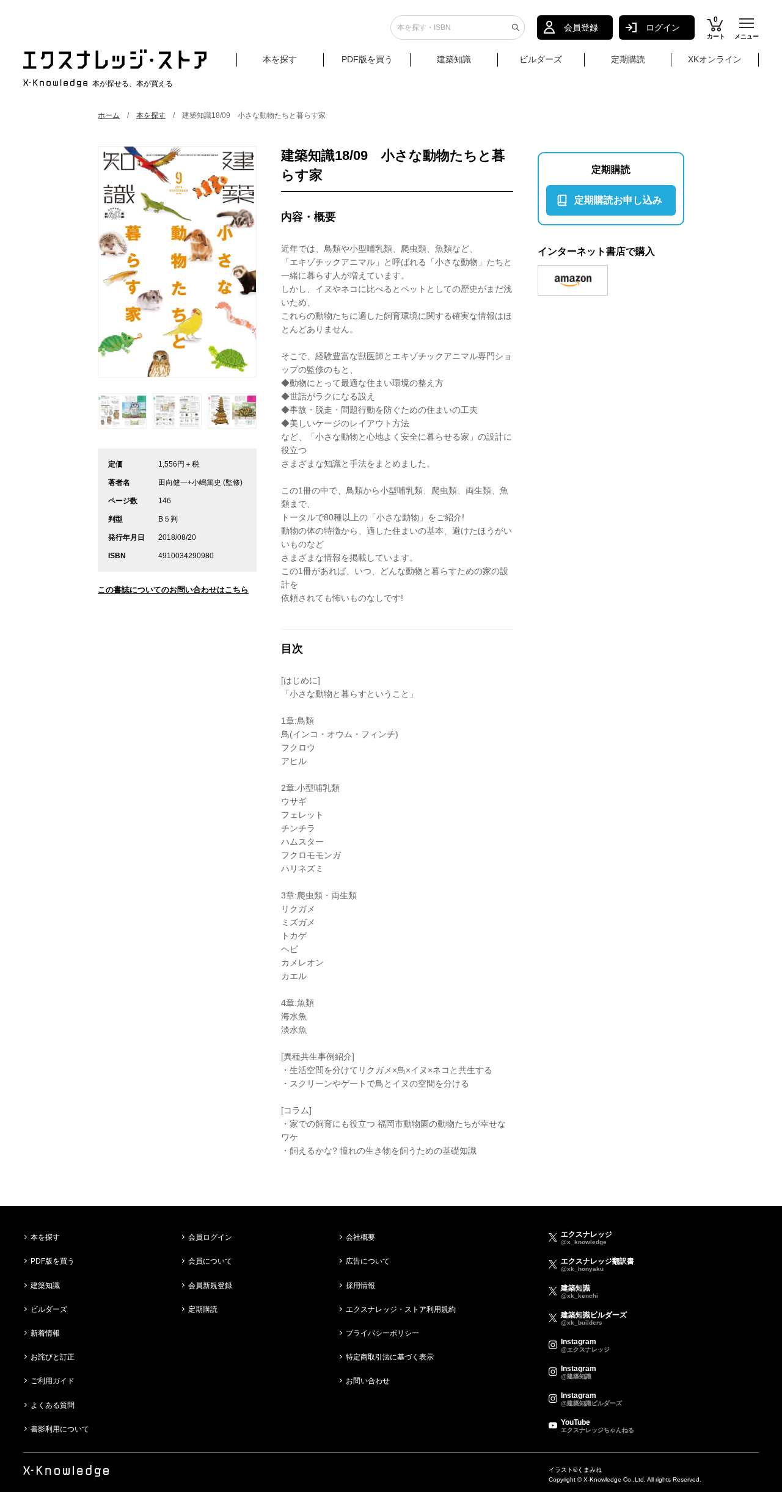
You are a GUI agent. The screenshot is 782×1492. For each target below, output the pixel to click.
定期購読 (628, 59)
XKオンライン (715, 59)
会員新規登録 (210, 1285)
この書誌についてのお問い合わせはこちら (173, 589)
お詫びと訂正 (53, 1357)
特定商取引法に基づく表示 (390, 1357)
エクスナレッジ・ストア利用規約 (401, 1309)
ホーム (109, 115)
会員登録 (581, 27)
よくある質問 (53, 1405)
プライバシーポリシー (382, 1333)
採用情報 (360, 1285)
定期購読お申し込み (618, 200)
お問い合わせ (368, 1381)
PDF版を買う (367, 59)
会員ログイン (210, 1237)
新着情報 (45, 1333)
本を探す (280, 59)
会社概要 (360, 1237)
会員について (210, 1261)
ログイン (663, 27)
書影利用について (60, 1429)
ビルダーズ (540, 59)
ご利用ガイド (53, 1381)
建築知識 (454, 59)
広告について (368, 1261)
